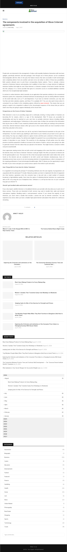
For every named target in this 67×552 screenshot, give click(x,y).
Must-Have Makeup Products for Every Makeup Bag (30, 282)
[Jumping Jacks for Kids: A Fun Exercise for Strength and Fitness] (8, 305)
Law (34, 496)
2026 (5, 375)
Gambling (34, 484)
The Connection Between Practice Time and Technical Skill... (49, 263)
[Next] (27, 2)
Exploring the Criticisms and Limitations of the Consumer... (18, 263)
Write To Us (33, 5)
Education (34, 465)
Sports (34, 519)
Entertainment (34, 469)
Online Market (34, 503)
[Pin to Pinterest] (40, 207)
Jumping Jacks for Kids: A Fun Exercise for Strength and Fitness (34, 303)
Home (34, 492)
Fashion (34, 472)
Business (34, 457)
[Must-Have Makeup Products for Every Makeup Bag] (8, 284)
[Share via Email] (42, 207)
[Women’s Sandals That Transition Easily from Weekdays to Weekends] (8, 295)
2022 (5, 426)
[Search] (63, 10)
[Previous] (25, 2)
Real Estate (34, 511)
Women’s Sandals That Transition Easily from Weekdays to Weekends (36, 293)
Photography (34, 507)
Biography (34, 453)
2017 (5, 436)
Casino (34, 461)
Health (34, 488)
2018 (5, 434)
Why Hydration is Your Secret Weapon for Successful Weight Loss (21, 368)
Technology (34, 523)
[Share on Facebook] (37, 207)
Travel (34, 526)
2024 (5, 421)
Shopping (34, 515)
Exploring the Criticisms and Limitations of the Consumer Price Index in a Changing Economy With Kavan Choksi (37, 325)
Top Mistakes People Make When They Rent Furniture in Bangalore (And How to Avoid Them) (39, 314)
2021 (5, 429)
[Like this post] (35, 207)
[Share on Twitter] (39, 207)
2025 (5, 419)
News (34, 499)
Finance (34, 480)
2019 (5, 431)
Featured (34, 476)
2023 (5, 424)
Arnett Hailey (11, 27)
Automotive (34, 449)
